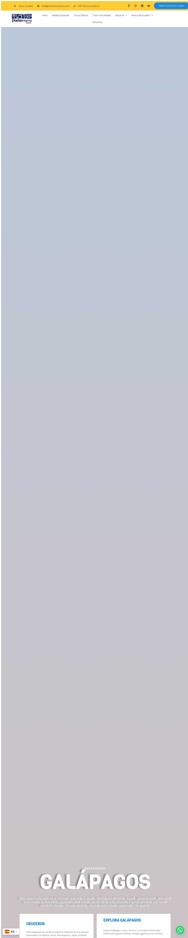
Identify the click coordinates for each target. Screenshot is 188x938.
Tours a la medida (101, 15)
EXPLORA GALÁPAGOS (122, 920)
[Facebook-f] (128, 5)
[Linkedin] (142, 5)
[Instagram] (135, 5)
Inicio (44, 15)
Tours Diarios (81, 15)
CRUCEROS (35, 923)
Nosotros (97, 22)
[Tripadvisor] (148, 5)
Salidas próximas (60, 15)
